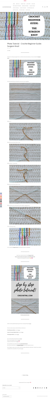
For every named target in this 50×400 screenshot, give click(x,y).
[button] (43, 7)
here (30, 323)
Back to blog (25, 375)
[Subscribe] (19, 388)
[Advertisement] (25, 364)
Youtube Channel (20, 345)
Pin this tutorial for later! (25, 314)
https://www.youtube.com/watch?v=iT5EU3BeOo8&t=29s (25, 256)
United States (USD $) (6, 396)
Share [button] (9, 50)
